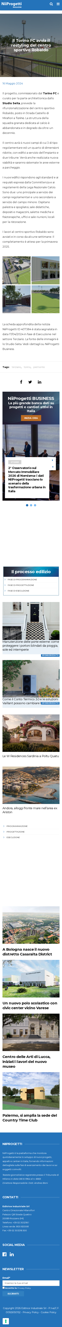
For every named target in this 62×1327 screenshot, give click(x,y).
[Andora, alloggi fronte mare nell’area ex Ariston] (31, 785)
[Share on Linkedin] (39, 382)
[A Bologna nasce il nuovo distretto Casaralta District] (31, 925)
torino (27, 367)
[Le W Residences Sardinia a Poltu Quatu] (31, 733)
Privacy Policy (24, 1288)
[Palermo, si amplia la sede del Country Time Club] (31, 1091)
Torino (20, 118)
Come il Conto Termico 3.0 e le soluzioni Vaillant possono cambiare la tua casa (30, 701)
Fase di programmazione (22, 579)
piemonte (39, 367)
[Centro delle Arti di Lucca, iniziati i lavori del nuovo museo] (31, 1032)
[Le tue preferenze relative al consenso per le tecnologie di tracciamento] (6, 1321)
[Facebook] (4, 1255)
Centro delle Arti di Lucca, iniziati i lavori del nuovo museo (26, 1062)
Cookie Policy (48, 1312)
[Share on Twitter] (30, 382)
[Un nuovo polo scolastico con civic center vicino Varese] (31, 978)
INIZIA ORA (31, 418)
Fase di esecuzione (18, 590)
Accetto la (11, 1288)
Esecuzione (13, 837)
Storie (15, 462)
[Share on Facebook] (21, 382)
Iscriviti (13, 1293)
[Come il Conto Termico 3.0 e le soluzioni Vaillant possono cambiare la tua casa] (31, 678)
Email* (6, 1277)
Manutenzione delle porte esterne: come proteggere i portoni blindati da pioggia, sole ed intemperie (30, 645)
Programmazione (17, 826)
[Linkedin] (12, 1255)
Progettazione (16, 831)
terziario (16, 367)
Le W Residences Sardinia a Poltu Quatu (30, 756)
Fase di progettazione (21, 585)
